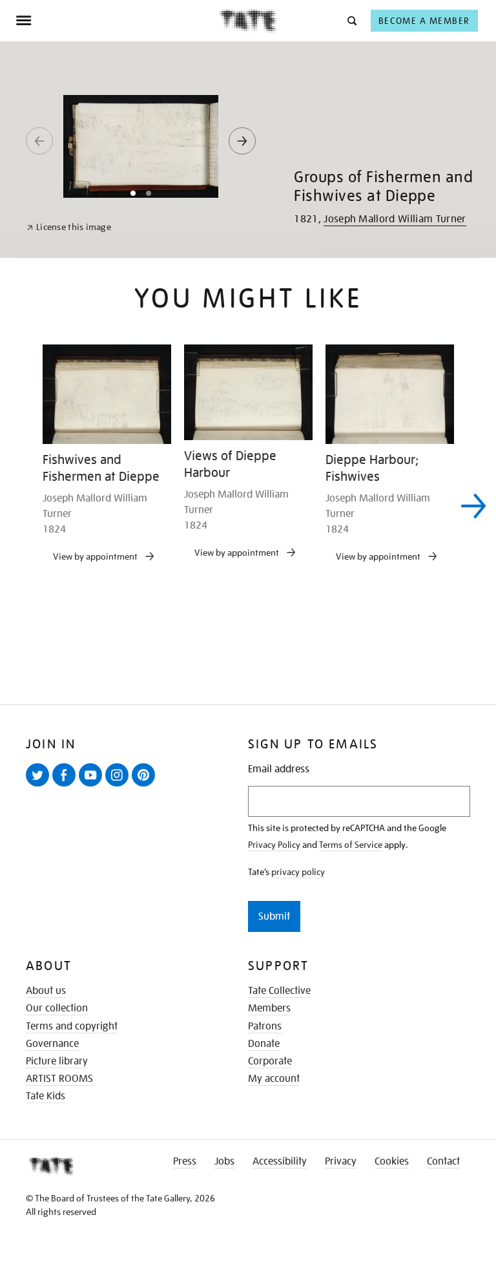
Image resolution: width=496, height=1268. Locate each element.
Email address (278, 769)
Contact (443, 1161)
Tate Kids (45, 1096)
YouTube (93, 786)
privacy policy (298, 872)
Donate (264, 1043)
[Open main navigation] (117, 20)
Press (184, 1161)
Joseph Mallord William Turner (395, 219)
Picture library (57, 1061)
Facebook (66, 786)
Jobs (224, 1161)
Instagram (119, 786)
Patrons (265, 1026)
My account (274, 1078)
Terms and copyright (72, 1026)
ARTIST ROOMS (59, 1078)
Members (269, 1008)
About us (46, 990)
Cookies (392, 1161)
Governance (52, 1043)
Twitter (40, 786)
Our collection (57, 1008)
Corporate (270, 1061)
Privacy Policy (274, 845)
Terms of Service (350, 845)
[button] (351, 20)
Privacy (340, 1161)
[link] (69, 227)
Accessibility (280, 1161)
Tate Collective (279, 990)
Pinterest (146, 786)
